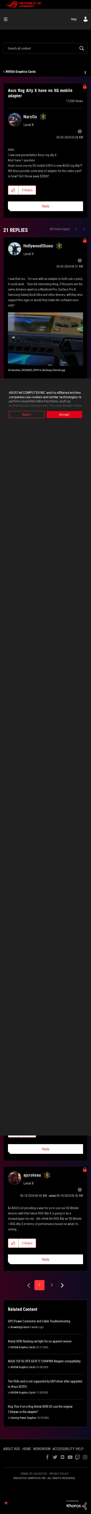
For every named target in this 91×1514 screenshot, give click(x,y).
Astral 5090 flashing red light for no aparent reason (40, 1341)
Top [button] (6, 1503)
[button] (13, 190)
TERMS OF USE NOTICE (33, 1473)
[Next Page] (62, 1285)
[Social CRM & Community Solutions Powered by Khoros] (77, 1504)
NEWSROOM (41, 1449)
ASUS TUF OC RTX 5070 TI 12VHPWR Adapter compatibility (44, 1361)
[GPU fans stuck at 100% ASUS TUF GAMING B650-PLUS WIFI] (84, 229)
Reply (45, 206)
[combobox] (45, 48)
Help (74, 19)
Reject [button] (26, 414)
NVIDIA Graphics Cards (21, 71)
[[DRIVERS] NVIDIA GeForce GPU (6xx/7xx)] (76, 229)
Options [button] (85, 71)
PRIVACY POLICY (59, 1473)
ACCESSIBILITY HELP (68, 1449)
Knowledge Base (20, 1327)
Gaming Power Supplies (23, 1417)
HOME (26, 1449)
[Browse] (7, 19)
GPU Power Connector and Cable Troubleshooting (39, 1321)
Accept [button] (64, 414)
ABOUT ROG (11, 1449)
